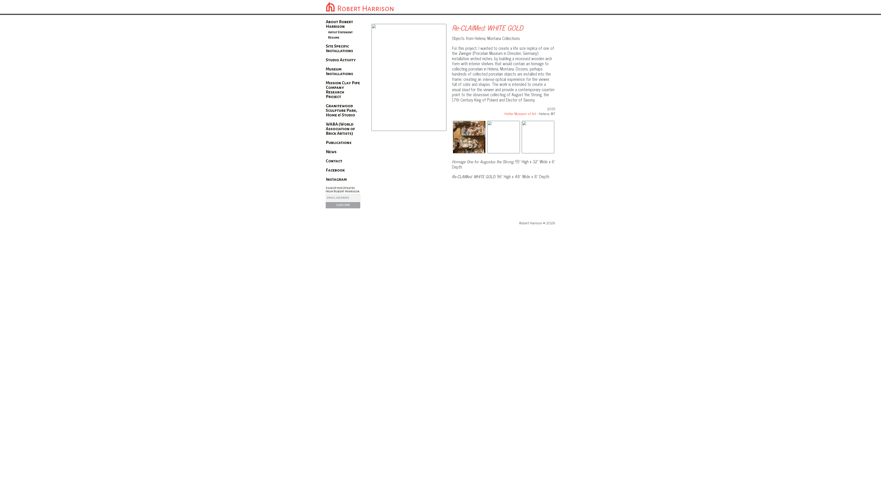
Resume (333, 37)
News (331, 151)
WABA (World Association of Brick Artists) (340, 129)
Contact (334, 161)
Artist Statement (340, 32)
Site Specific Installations (339, 48)
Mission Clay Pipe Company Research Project (343, 90)
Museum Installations (339, 71)
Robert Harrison (365, 9)
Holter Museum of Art (520, 113)
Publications (338, 142)
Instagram (336, 179)
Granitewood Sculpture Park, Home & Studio (341, 110)
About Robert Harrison (339, 24)
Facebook (335, 170)
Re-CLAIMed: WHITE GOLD (487, 27)
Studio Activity (341, 60)
